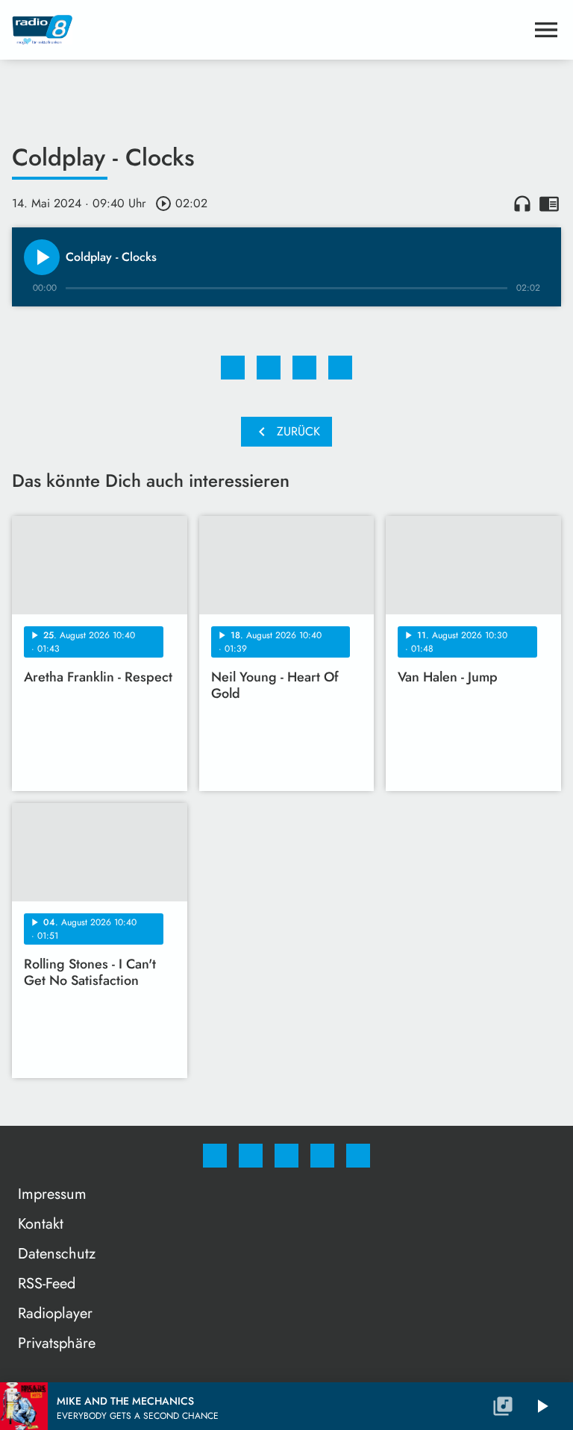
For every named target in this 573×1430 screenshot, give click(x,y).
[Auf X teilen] (269, 367)
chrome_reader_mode (549, 203)
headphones (522, 203)
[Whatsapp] (286, 1156)
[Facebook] (215, 1156)
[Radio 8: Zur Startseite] (268, 30)
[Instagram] (251, 1156)
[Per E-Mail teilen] (340, 367)
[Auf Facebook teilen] (233, 367)
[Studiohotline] (322, 1156)
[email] (358, 1156)
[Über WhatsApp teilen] (304, 367)
